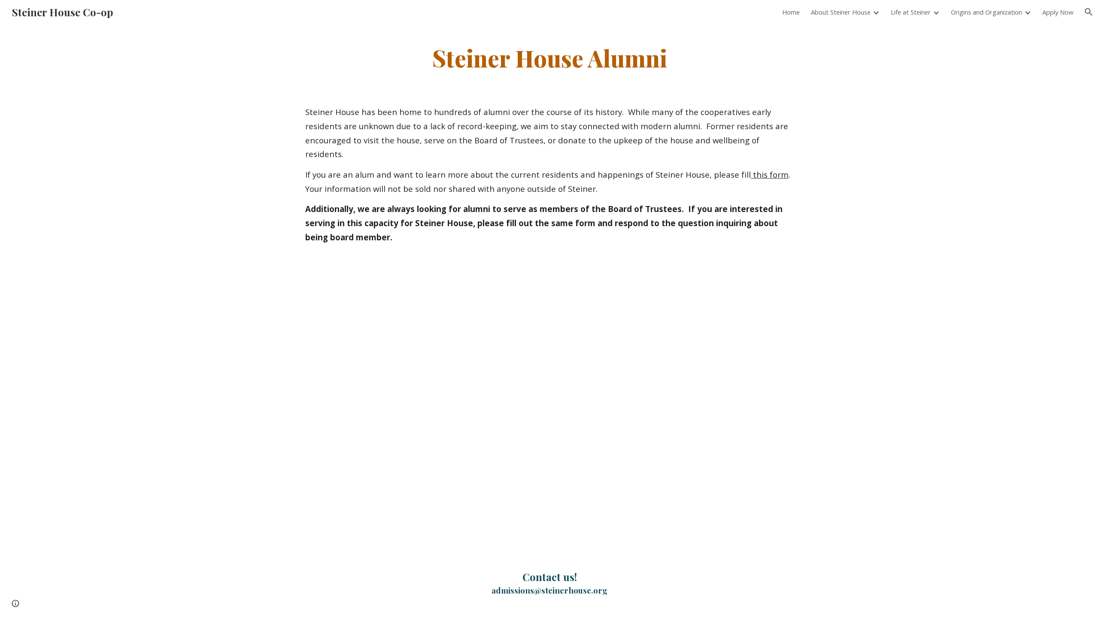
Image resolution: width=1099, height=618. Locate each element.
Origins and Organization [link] (986, 12)
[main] (549, 57)
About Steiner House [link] (841, 12)
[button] (1088, 12)
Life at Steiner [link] (911, 12)
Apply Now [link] (1057, 12)
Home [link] (791, 12)
